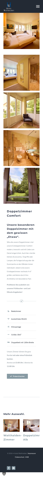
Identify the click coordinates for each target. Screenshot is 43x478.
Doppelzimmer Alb (31, 425)
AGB (27, 457)
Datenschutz (19, 457)
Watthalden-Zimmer (11, 425)
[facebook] (9, 468)
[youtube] (13, 468)
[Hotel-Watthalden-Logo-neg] (9, 3)
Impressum (32, 453)
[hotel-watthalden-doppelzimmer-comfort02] (21, 14)
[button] (4, 474)
